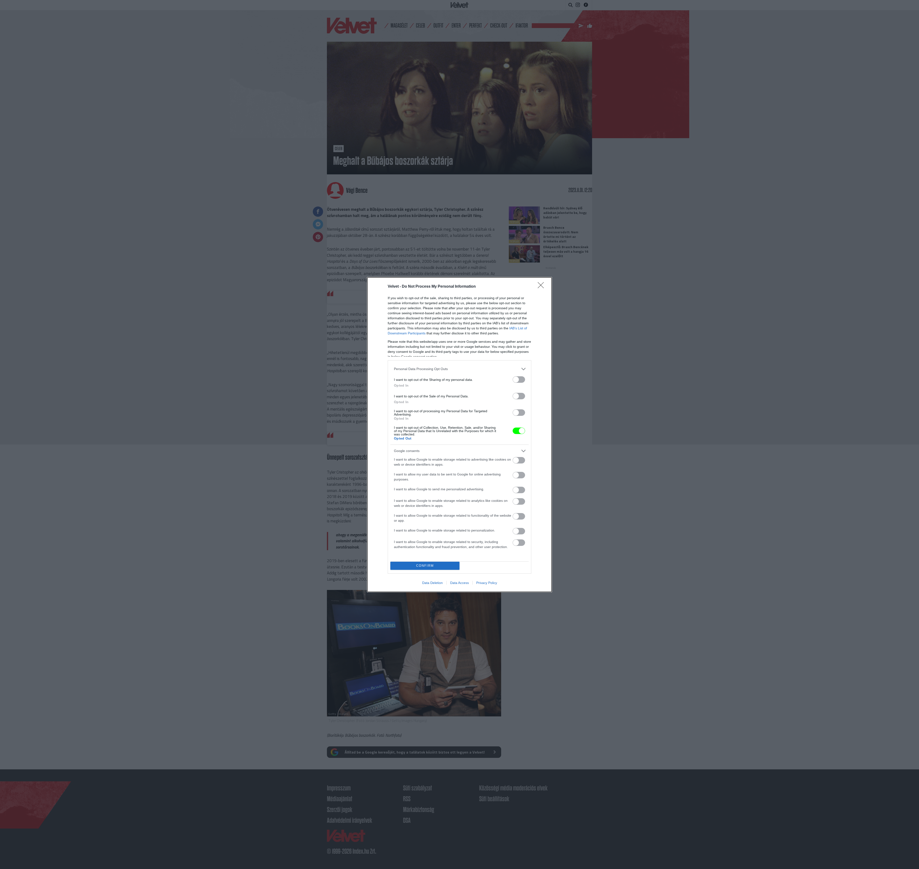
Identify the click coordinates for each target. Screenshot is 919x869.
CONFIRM (425, 565)
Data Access (459, 583)
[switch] (519, 379)
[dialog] (459, 434)
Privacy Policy (486, 583)
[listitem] (459, 369)
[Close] (542, 286)
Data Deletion (432, 583)
